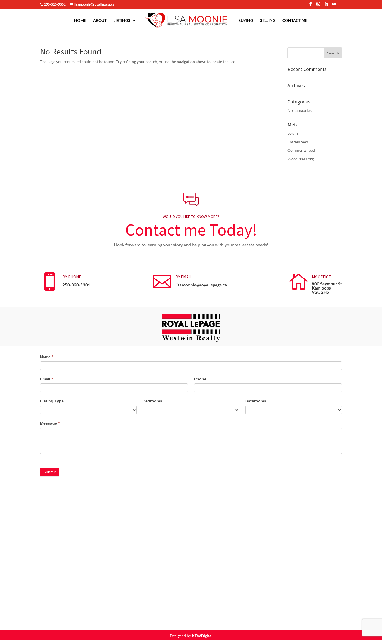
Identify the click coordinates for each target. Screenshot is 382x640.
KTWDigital (202, 635)
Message (50, 423)
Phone (200, 379)
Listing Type (52, 401)
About (100, 20)
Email (46, 379)
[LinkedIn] (326, 5)
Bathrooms (255, 401)
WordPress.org (300, 159)
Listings (122, 20)
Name (46, 357)
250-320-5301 (76, 284)
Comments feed (301, 150)
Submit (49, 472)
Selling (267, 20)
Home (80, 20)
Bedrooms (152, 401)
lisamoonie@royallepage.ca (201, 284)
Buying (245, 20)
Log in (292, 133)
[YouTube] (334, 5)
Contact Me (294, 20)
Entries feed (297, 141)
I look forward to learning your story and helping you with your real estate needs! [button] (191, 244)
